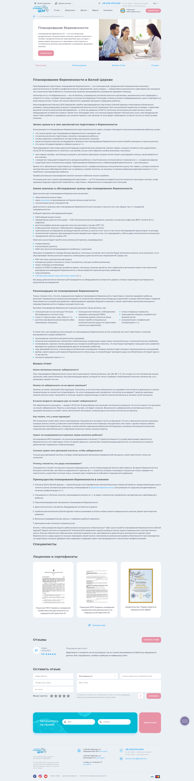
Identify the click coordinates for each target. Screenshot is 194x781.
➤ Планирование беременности (50, 16)
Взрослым (70, 10)
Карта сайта (55, 776)
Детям (84, 10)
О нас (57, 10)
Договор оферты (70, 776)
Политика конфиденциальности (93, 776)
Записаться (153, 10)
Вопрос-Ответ (119, 65)
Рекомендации (79, 65)
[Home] (34, 16)
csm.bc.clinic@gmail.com (136, 758)
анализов (45, 200)
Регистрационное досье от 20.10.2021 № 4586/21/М (43, 757)
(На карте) (103, 751)
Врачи (95, 10)
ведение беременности (102, 488)
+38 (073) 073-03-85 (111, 3)
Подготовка (40, 65)
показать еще (99, 625)
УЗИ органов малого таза (47, 276)
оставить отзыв (151, 640)
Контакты (108, 10)
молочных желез (68, 276)
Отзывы (155, 65)
